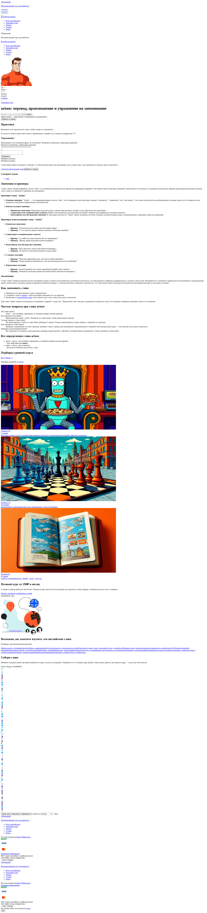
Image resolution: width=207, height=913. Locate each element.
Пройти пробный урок (10, 593)
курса (21, 362)
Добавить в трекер (8, 119)
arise (7, 179)
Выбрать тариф (26, 593)
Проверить (6, 156)
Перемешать (25, 814)
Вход (3, 17)
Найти (29, 114)
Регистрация (10, 17)
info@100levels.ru (23, 837)
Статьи (9, 27)
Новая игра (6, 814)
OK (3, 911)
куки (28, 908)
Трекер (8, 25)
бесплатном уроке (25, 297)
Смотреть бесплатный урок (12, 169)
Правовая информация (10, 854)
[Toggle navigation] (4, 11)
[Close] (2, 15)
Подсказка (15, 814)
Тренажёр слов (12, 23)
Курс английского (13, 21)
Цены (8, 29)
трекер (24, 295)
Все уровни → (7, 358)
